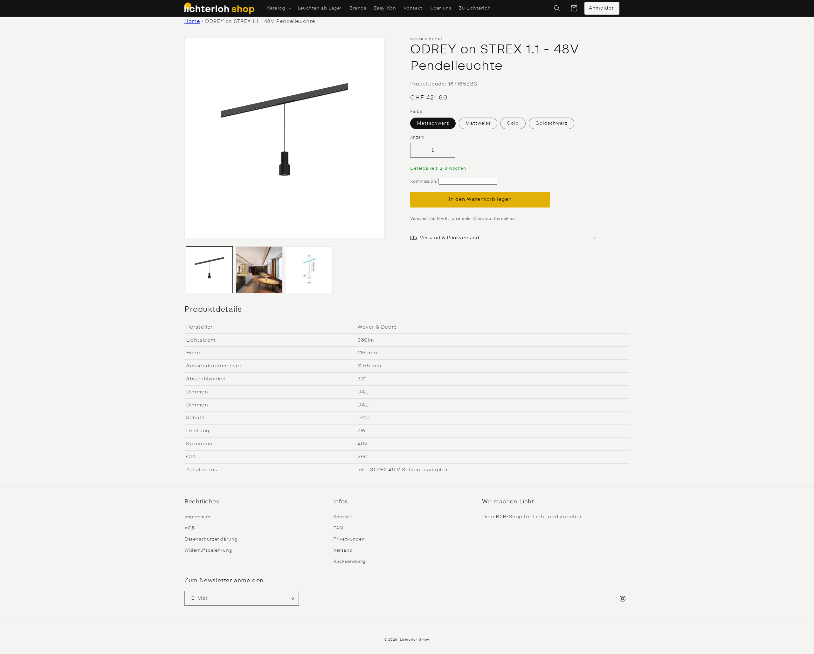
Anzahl (417, 137)
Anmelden (602, 8)
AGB (189, 528)
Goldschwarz (551, 123)
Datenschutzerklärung (211, 539)
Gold (513, 123)
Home (192, 21)
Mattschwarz (433, 123)
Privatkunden (349, 539)
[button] (278, 8)
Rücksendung (349, 561)
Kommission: (423, 182)
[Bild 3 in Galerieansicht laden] (259, 269)
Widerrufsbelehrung (208, 550)
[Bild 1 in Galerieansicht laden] (209, 269)
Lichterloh (409, 639)
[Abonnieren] (292, 598)
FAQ (338, 528)
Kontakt (342, 517)
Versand (418, 219)
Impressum (197, 517)
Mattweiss (478, 123)
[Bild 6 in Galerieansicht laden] (309, 269)
